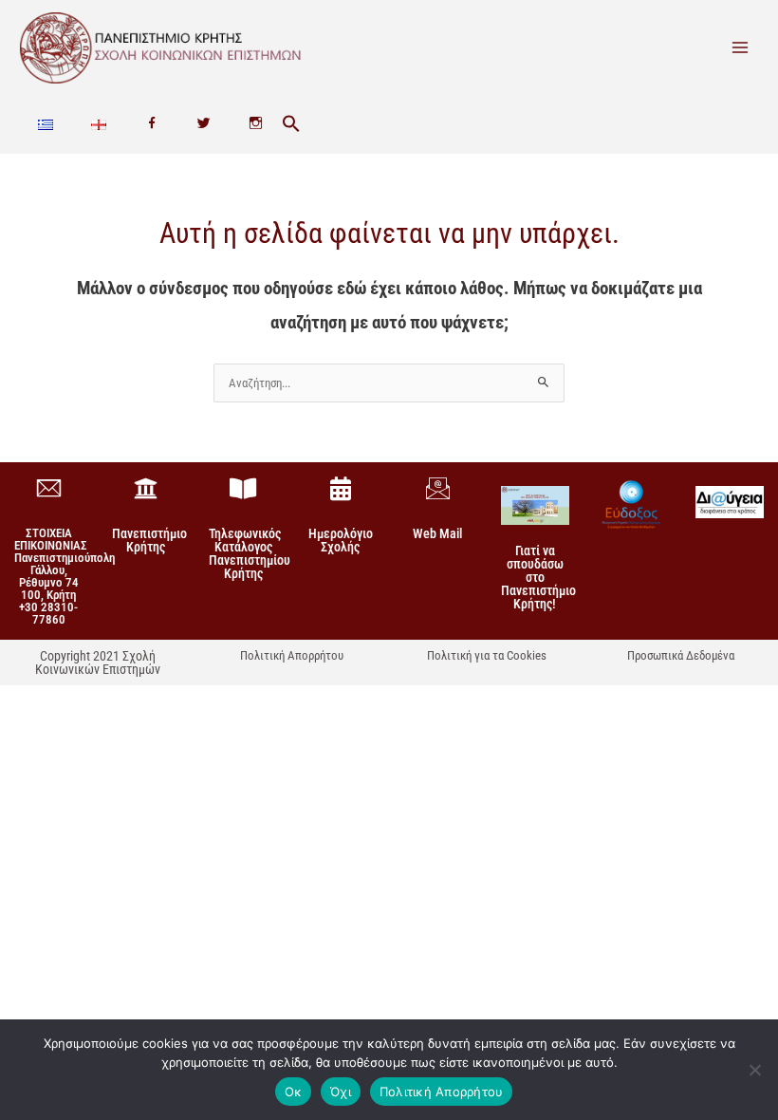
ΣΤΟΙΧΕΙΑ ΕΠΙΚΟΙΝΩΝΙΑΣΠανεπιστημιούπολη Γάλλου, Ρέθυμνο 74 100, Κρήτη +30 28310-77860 (64, 576)
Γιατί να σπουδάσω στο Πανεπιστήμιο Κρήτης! (538, 577)
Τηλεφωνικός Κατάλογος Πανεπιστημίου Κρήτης (249, 553)
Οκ (294, 1091)
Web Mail (437, 533)
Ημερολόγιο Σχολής (340, 540)
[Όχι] (754, 1069)
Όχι (340, 1091)
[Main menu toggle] (740, 47)
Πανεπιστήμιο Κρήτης (149, 540)
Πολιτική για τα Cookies (486, 655)
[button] (291, 125)
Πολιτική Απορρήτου (291, 655)
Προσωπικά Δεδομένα (680, 655)
